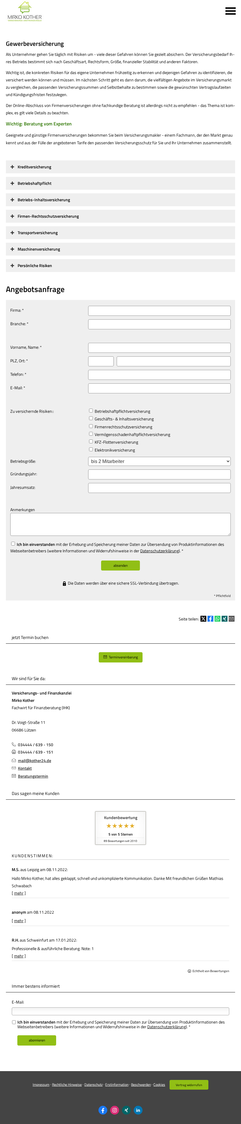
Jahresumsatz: (22, 487)
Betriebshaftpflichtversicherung (122, 411)
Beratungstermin (33, 776)
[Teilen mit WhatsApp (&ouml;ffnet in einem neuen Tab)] (217, 619)
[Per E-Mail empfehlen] (232, 619)
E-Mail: (18, 1002)
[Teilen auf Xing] (224, 619)
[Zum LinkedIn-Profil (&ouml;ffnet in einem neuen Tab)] (138, 1110)
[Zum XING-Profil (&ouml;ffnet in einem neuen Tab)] (126, 1110)
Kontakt (25, 768)
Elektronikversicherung (114, 450)
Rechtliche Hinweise (67, 1084)
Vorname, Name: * (26, 347)
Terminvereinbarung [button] (123, 657)
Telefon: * (18, 374)
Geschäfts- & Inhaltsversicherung (124, 419)
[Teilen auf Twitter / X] (203, 619)
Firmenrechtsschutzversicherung (123, 427)
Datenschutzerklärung (159, 551)
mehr (19, 893)
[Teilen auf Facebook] (210, 619)
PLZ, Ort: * (19, 361)
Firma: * (17, 310)
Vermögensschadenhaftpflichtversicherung (132, 434)
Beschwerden (141, 1084)
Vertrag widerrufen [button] (189, 1084)
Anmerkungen (22, 509)
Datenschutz (93, 1084)
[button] (34, 167)
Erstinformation (116, 1084)
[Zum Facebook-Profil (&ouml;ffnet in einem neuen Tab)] (102, 1110)
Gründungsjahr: (23, 474)
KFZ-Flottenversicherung (116, 442)
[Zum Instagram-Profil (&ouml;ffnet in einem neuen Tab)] (114, 1110)
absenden (120, 565)
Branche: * (19, 324)
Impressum (41, 1084)
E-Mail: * (17, 388)
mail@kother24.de (34, 760)
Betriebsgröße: (23, 461)
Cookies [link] (159, 1084)
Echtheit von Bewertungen (211, 971)
